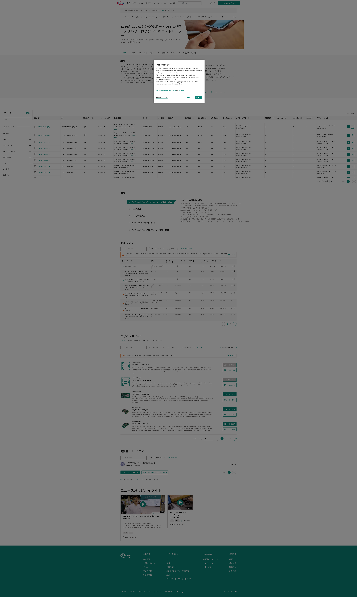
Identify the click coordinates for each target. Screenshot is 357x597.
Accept (198, 97)
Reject (189, 97)
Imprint (181, 91)
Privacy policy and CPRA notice (166, 91)
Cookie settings (162, 98)
